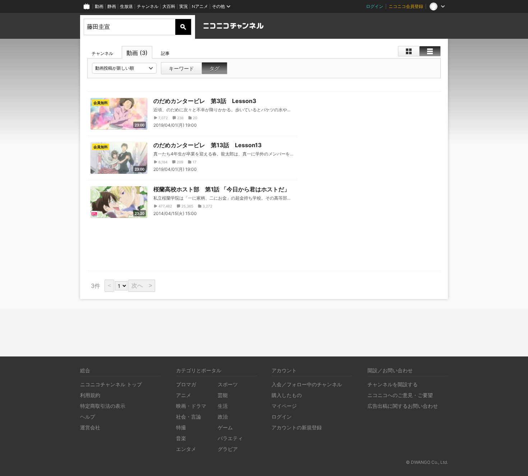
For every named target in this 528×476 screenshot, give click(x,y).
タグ (214, 68)
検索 (183, 27)
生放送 (126, 6)
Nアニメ (200, 6)
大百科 (168, 6)
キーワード (181, 68)
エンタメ (186, 449)
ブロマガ (186, 384)
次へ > (141, 286)
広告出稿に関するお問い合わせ (402, 406)
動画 (99, 6)
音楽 (181, 438)
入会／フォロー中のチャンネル (307, 384)
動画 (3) (137, 52)
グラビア (228, 449)
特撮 (181, 427)
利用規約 (90, 395)
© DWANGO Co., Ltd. (427, 462)
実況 (183, 6)
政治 (223, 417)
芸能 (223, 395)
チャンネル (147, 6)
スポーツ (228, 384)
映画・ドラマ (191, 406)
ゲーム (225, 427)
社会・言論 (188, 417)
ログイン (374, 6)
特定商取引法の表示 (102, 406)
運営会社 (90, 427)
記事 (165, 53)
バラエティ (230, 438)
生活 (223, 406)
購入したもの (287, 395)
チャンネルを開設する (392, 384)
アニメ (183, 395)
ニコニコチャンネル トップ (111, 384)
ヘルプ (87, 417)
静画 (111, 6)
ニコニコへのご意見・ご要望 (400, 395)
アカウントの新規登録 (297, 427)
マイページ (284, 406)
